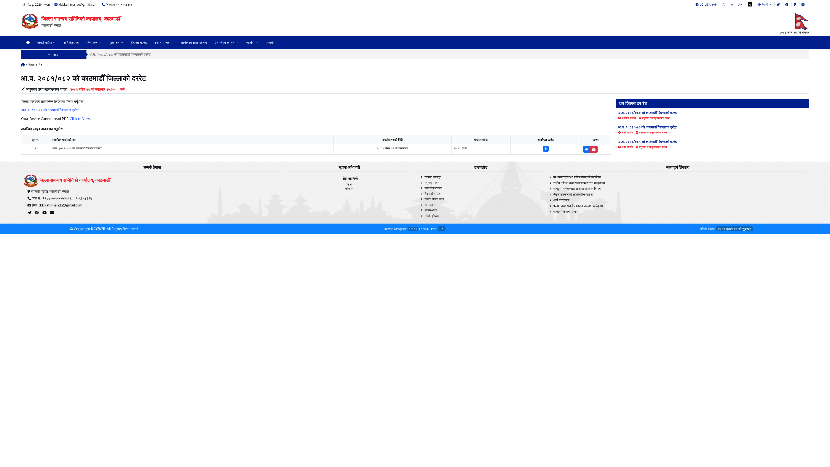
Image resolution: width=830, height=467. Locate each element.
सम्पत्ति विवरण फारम (434, 199)
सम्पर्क (270, 42)
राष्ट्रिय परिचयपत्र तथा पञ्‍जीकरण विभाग (577, 188)
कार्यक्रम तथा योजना (193, 42)
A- (724, 4)
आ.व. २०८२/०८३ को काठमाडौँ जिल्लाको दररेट (120, 54)
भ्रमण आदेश (431, 210)
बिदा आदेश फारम (433, 194)
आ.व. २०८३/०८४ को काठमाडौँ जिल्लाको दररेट (647, 112)
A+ (740, 4)
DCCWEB (98, 228)
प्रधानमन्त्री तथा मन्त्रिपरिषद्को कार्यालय (577, 177)
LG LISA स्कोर (708, 4)
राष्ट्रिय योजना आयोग (565, 211)
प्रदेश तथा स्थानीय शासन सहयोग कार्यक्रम (578, 206)
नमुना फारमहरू (432, 183)
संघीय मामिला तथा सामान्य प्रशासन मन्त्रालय (579, 183)
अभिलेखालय (71, 42)
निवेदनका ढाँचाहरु (433, 188)
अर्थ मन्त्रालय (561, 200)
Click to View (80, 118)
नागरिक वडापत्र (433, 177)
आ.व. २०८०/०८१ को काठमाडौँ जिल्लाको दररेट (647, 141)
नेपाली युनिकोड (432, 216)
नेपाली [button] (765, 4)
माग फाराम (430, 205)
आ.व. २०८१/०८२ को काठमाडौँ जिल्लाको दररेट (50, 110)
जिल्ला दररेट (139, 42)
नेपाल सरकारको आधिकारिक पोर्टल (573, 194)
